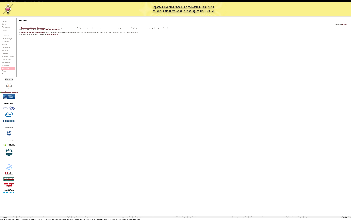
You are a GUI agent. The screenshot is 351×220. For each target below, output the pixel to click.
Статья (5, 53)
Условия (4, 30)
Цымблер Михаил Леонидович (32, 32)
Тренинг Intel (6, 59)
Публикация (6, 47)
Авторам (5, 50)
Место (4, 33)
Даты (4, 24)
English (344, 24)
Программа (6, 27)
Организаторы (7, 39)
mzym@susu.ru (52, 34)
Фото (4, 74)
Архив (4, 71)
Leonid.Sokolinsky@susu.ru (50, 29)
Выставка (5, 36)
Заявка (4, 44)
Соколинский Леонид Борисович (33, 28)
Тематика (5, 41)
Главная (4, 21)
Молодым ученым (8, 56)
